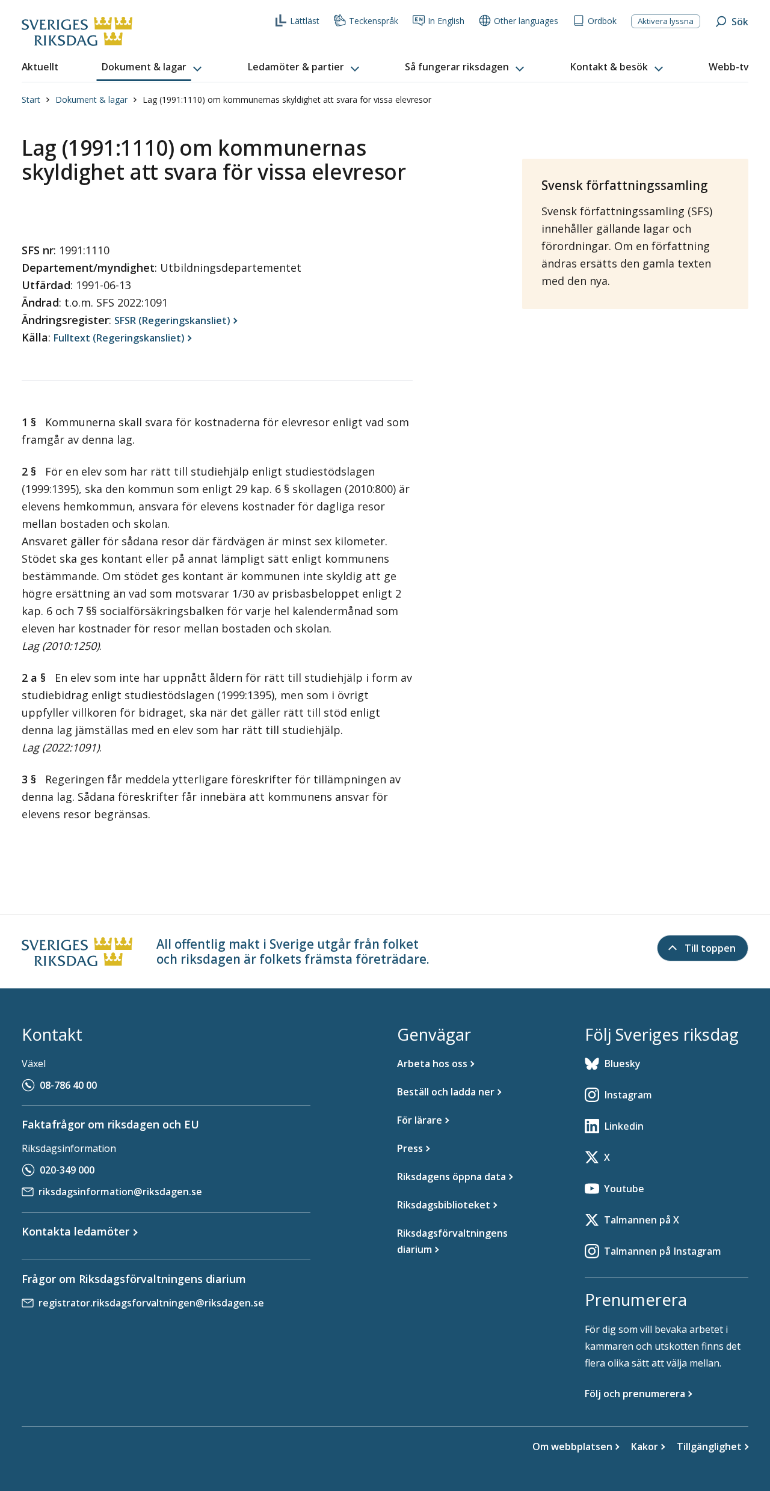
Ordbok (602, 20)
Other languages (526, 20)
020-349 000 (67, 1170)
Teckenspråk (373, 20)
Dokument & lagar (91, 99)
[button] (153, 67)
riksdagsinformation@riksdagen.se (120, 1191)
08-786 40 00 (68, 1085)
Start (31, 99)
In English (446, 20)
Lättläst (304, 20)
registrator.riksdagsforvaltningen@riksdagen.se (151, 1302)
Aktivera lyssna (666, 21)
